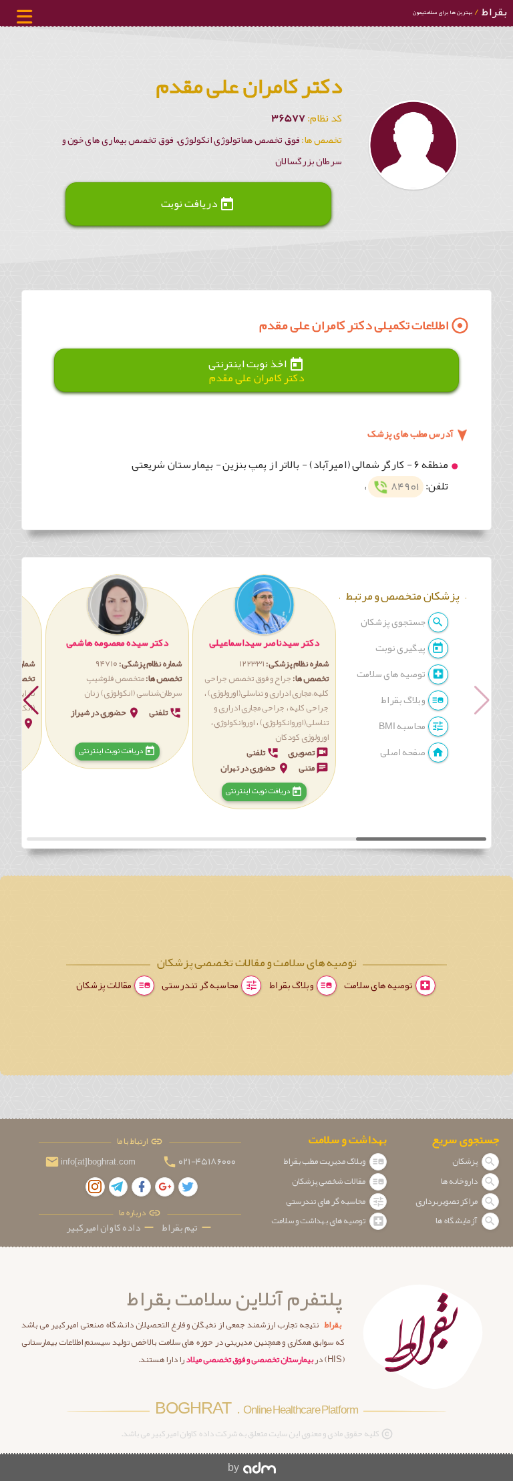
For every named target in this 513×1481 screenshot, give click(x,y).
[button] (264, 693)
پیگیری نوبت (401, 648)
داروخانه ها (460, 1181)
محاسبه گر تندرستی (201, 985)
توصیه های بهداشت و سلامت (319, 1220)
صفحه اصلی (403, 752)
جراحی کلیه (309, 707)
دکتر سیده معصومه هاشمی (117, 642)
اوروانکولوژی (234, 722)
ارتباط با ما (133, 1141)
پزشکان (465, 1161)
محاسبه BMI (403, 726)
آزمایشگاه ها (457, 1220)
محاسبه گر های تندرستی (326, 1201)
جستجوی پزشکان (394, 622)
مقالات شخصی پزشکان (329, 1181)
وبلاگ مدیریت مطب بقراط (325, 1161)
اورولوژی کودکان (302, 737)
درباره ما (133, 1213)
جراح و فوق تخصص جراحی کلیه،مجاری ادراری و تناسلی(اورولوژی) (266, 686)
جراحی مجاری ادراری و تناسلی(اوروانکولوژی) (271, 715)
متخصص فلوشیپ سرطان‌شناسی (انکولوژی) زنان (133, 686)
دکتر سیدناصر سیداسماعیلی (264, 642)
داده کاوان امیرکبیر (111, 1227)
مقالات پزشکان (104, 985)
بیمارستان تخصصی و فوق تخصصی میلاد (249, 1359)
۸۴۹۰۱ (396, 486)
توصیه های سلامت (392, 674)
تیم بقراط (188, 1227)
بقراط (459, 11)
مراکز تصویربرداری (447, 1201)
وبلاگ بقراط (404, 700)
